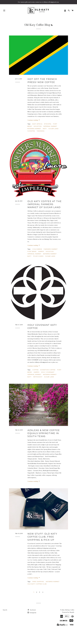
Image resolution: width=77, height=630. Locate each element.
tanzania (40, 131)
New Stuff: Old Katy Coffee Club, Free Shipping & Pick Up (42, 536)
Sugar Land (54, 128)
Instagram (32, 612)
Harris (41, 251)
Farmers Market (51, 249)
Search (5, 610)
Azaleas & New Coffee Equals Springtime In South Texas (44, 433)
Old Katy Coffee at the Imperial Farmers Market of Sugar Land (45, 204)
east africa (37, 124)
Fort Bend (32, 251)
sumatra (31, 131)
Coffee (35, 370)
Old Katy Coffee (69, 610)
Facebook (32, 610)
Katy (45, 128)
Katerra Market (34, 128)
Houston (38, 126)
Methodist (37, 377)
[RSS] (52, 25)
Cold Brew (37, 249)
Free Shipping (38, 581)
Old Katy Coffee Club (37, 584)
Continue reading (33, 120)
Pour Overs (38, 256)
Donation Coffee (47, 370)
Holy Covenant (47, 372)
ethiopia (47, 124)
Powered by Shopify (68, 612)
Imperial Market (50, 126)
